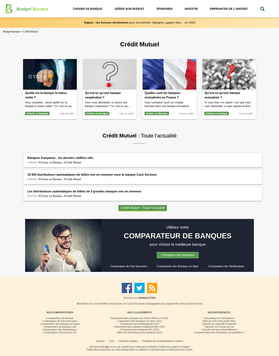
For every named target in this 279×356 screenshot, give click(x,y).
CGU (111, 341)
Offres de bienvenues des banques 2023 (139, 332)
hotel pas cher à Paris (181, 349)
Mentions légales (128, 341)
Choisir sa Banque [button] (87, 8)
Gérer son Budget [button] (129, 8)
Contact (100, 341)
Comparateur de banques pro (60, 326)
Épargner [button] (164, 8)
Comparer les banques (177, 255)
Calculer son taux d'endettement (219, 329)
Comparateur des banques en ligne (60, 324)
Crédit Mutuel (72, 162)
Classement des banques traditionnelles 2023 (139, 326)
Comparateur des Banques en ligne (177, 266)
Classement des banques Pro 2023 (139, 329)
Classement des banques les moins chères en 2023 (139, 318)
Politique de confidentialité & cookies (162, 341)
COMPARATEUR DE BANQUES (178, 236)
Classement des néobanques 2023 (139, 324)
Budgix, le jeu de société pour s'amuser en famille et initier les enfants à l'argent (146, 346)
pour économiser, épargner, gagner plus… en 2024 (139, 22)
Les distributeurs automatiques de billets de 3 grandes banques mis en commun (84, 191)
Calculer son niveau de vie (219, 326)
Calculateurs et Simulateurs (219, 318)
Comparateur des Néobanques (60, 329)
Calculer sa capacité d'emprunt (219, 324)
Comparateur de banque (60, 318)
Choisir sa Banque (37, 113)
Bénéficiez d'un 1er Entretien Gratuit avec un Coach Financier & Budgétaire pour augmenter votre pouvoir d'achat (139, 303)
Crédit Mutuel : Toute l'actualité (143, 208)
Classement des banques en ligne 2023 (139, 321)
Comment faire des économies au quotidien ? (219, 332)
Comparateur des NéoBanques (226, 266)
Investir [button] (191, 8)
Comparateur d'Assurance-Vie (60, 332)
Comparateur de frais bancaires (128, 266)
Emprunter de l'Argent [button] (229, 8)
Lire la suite (67, 113)
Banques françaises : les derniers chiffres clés (60, 158)
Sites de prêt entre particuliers (219, 321)
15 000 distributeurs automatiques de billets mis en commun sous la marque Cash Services (92, 174)
